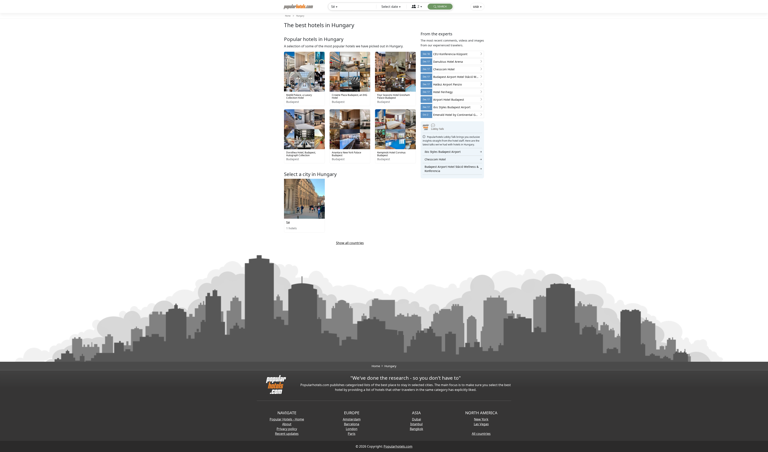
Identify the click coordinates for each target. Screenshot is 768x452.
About (286, 424)
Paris (351, 433)
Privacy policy (287, 429)
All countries (481, 433)
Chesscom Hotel (453, 159)
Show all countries (350, 243)
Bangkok (416, 429)
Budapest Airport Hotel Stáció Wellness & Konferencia (453, 169)
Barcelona (351, 424)
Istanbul (416, 424)
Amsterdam (352, 419)
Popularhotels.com (398, 446)
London (351, 429)
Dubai (416, 419)
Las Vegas (481, 424)
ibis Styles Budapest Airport (453, 152)
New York (481, 419)
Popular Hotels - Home (287, 419)
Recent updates (287, 433)
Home (288, 15)
